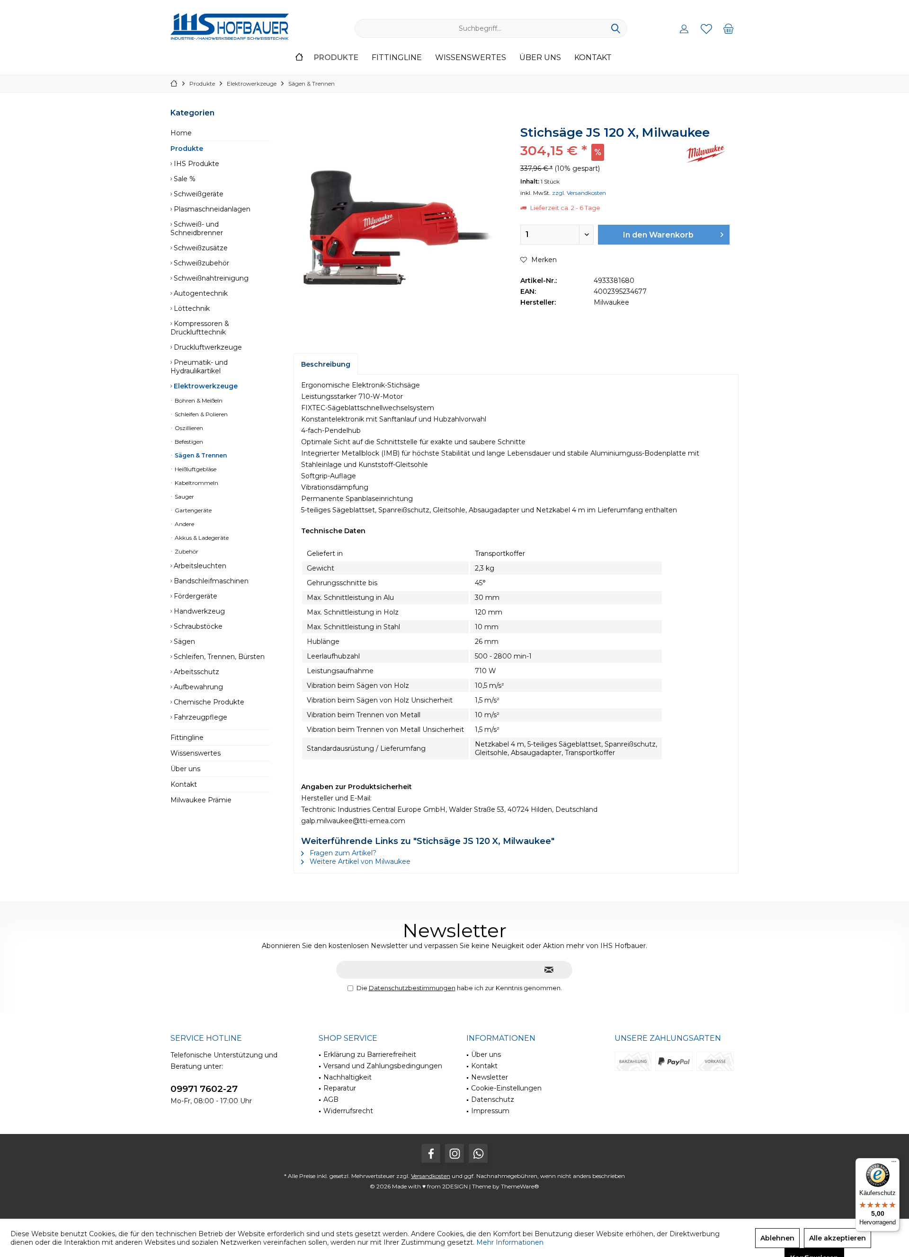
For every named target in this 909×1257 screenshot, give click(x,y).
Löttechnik (191, 308)
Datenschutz (492, 1099)
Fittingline (187, 737)
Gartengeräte (192, 510)
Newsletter (489, 1077)
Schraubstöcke (197, 626)
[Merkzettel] (706, 28)
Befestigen (188, 441)
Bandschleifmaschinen (210, 581)
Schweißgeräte (197, 194)
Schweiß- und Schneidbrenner (196, 228)
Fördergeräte (194, 596)
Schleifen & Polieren (200, 414)
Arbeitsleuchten (199, 566)
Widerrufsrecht (348, 1111)
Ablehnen (777, 1238)
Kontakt (183, 784)
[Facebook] (430, 1153)
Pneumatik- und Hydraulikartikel (199, 366)
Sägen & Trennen (200, 455)
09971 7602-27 (204, 1088)
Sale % (184, 179)
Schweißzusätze (200, 248)
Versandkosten (430, 1175)
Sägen (183, 641)
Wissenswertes (195, 753)
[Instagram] (454, 1153)
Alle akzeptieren (837, 1238)
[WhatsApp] (478, 1153)
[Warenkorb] (729, 28)
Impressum (490, 1111)
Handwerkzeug (198, 611)
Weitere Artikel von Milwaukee (359, 861)
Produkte (186, 148)
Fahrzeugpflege (199, 717)
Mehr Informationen (510, 1242)
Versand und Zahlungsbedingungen (382, 1066)
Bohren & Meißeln (198, 400)
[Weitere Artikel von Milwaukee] (706, 154)
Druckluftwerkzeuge (207, 347)
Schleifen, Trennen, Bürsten (218, 656)
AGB (331, 1099)
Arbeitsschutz (195, 672)
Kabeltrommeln (195, 482)
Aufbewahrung (197, 687)
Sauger (183, 496)
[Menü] (894, 1163)
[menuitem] (729, 28)
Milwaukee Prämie (201, 800)
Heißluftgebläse (194, 469)
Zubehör (185, 551)
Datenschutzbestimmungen (412, 988)
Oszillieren (188, 427)
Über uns (185, 769)
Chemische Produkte (208, 702)
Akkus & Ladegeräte (201, 537)
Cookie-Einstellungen (506, 1088)
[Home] (299, 58)
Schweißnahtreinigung (210, 278)
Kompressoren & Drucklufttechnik (199, 327)
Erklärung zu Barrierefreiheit (369, 1054)
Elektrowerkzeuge (205, 386)
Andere (183, 523)
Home (181, 133)
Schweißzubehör (200, 263)
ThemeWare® (520, 1186)
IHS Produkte (195, 163)
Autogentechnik (200, 293)
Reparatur (339, 1088)
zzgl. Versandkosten (579, 192)
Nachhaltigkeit (347, 1077)
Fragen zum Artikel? (342, 853)
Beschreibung (325, 364)
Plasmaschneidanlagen (211, 209)
